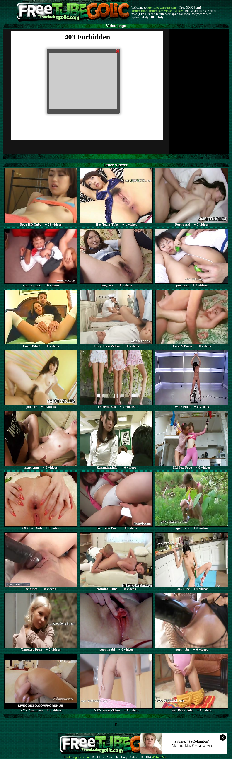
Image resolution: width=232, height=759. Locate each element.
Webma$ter (159, 757)
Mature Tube (139, 10)
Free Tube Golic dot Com (161, 7)
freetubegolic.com (76, 757)
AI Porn (178, 10)
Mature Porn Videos (160, 10)
